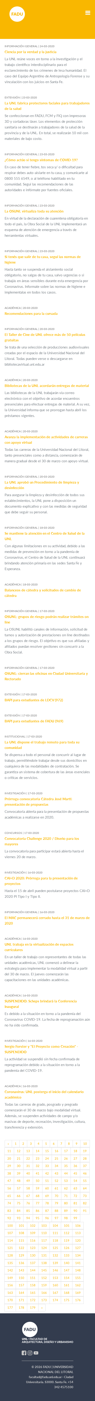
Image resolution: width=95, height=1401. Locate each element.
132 (55, 1255)
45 (75, 1173)
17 (66, 1151)
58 (28, 1188)
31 (28, 1166)
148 (78, 1270)
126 (66, 1248)
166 (44, 1293)
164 (21, 1293)
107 (10, 1233)
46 (85, 1173)
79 (56, 1203)
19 (85, 1151)
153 (55, 1278)
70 (56, 1196)
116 (33, 1240)
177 (10, 1307)
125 (55, 1248)
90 (75, 1211)
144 (33, 1270)
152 (44, 1278)
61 (56, 1188)
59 (37, 1188)
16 (56, 1151)
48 (19, 1181)
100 (10, 1225)
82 (85, 1203)
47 (9, 1181)
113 (78, 1233)
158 (33, 1285)
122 (21, 1248)
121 (10, 1248)
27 (75, 1158)
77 (37, 1203)
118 (55, 1240)
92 (9, 1218)
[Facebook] (24, 1353)
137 (33, 1263)
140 (66, 1263)
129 (21, 1255)
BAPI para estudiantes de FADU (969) (34, 721)
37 (85, 1166)
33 (47, 1166)
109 (33, 1233)
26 (66, 1158)
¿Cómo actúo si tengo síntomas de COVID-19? (41, 160)
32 (37, 1166)
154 (66, 1278)
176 (78, 1300)
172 (33, 1300)
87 (47, 1211)
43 (56, 1173)
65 (9, 1196)
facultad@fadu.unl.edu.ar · (46, 1377)
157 (21, 1285)
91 (85, 1211)
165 (33, 1293)
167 (55, 1293)
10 (85, 1143)
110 (44, 1233)
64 (85, 1188)
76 (28, 1203)
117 (44, 1240)
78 (47, 1203)
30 (19, 1166)
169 (78, 1293)
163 (10, 1293)
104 (55, 1225)
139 (55, 1263)
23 (37, 1158)
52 (56, 1181)
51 (47, 1181)
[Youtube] (36, 1353)
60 (47, 1188)
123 (33, 1248)
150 (21, 1278)
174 (55, 1300)
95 (37, 1218)
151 (33, 1278)
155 (78, 1278)
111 (55, 1233)
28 (85, 1158)
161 (66, 1285)
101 (21, 1225)
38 (9, 1173)
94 (28, 1218)
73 (85, 1196)
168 (66, 1293)
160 (55, 1285)
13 (28, 1151)
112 (66, 1233)
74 (9, 1203)
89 (66, 1211)
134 (78, 1255)
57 (19, 1188)
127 (78, 1248)
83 (9, 1211)
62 (66, 1188)
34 (56, 1166)
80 (66, 1203)
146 (55, 1270)
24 (47, 1158)
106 (78, 1225)
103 (44, 1225)
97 (56, 1218)
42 (47, 1173)
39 (19, 1173)
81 (75, 1203)
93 (19, 1218)
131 (44, 1255)
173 (44, 1300)
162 (78, 1285)
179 (33, 1307)
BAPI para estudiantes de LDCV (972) (34, 700)
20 (9, 1158)
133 (66, 1255)
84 (19, 1211)
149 (10, 1278)
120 (78, 1240)
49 (28, 1181)
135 (10, 1263)
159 (44, 1285)
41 (37, 1173)
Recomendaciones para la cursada (31, 313)
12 (19, 1151)
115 (21, 1240)
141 (78, 1263)
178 (21, 1307)
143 (21, 1270)
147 (66, 1270)
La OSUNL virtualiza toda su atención (34, 211)
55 (85, 1181)
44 (66, 1173)
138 (44, 1263)
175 (66, 1300)
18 (75, 1151)
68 (37, 1196)
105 (66, 1225)
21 (19, 1158)
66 (19, 1196)
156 (10, 1285)
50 (37, 1181)
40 (28, 1173)
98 (66, 1218)
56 (9, 1188)
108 (21, 1233)
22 (28, 1158)
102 (33, 1225)
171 (21, 1300)
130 (33, 1255)
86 (37, 1211)
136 (21, 1263)
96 (47, 1218)
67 (28, 1196)
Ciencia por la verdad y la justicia (30, 52)
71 (66, 1196)
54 (75, 1181)
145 (44, 1270)
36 (75, 1166)
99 (75, 1218)
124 (44, 1248)
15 (47, 1151)
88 (56, 1211)
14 (37, 1151)
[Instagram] (30, 1353)
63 (75, 1188)
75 (19, 1203)
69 (47, 1196)
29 (9, 1166)
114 (10, 1240)
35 (66, 1166)
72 (75, 1196)
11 (9, 1151)
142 (10, 1270)
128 (10, 1255)
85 (28, 1211)
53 (66, 1181)
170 (10, 1300)
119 (66, 1240)
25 (56, 1158)
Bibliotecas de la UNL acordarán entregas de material (47, 386)
